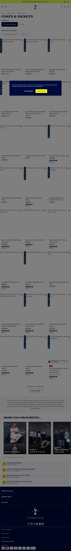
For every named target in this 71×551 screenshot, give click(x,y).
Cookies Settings (28, 90)
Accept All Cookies (41, 91)
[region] (35, 88)
